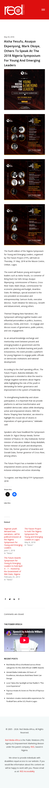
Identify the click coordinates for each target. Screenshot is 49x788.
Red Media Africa (12, 740)
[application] (24, 640)
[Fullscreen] (41, 648)
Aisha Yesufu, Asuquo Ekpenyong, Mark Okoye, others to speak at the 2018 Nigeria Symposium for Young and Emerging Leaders (22, 53)
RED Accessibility (27, 771)
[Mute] (37, 648)
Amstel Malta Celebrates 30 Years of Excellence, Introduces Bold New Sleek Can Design (24, 675)
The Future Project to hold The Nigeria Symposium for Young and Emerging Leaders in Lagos (33, 534)
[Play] (7, 648)
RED (32, 747)
